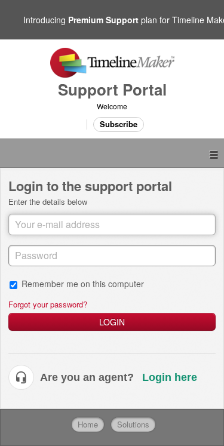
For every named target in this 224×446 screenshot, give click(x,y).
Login (112, 322)
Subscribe (118, 124)
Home (88, 424)
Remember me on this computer (83, 283)
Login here (169, 377)
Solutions (133, 424)
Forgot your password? (47, 304)
